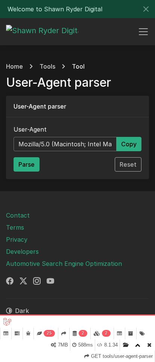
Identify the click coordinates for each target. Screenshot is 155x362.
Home (14, 66)
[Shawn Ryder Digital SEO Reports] (42, 31)
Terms (15, 227)
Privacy (16, 239)
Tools (47, 66)
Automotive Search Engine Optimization (64, 263)
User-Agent (30, 129)
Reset (128, 164)
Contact (18, 215)
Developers (22, 251)
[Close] (146, 9)
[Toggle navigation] (143, 31)
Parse (26, 164)
